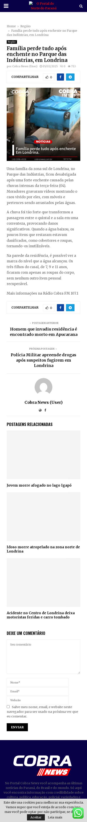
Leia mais (55, 817)
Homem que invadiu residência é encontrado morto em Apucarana (43, 332)
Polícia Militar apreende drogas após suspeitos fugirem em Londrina (43, 360)
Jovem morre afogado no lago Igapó (39, 485)
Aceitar (35, 817)
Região (12, 41)
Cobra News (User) (24, 66)
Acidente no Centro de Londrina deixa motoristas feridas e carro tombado (41, 615)
